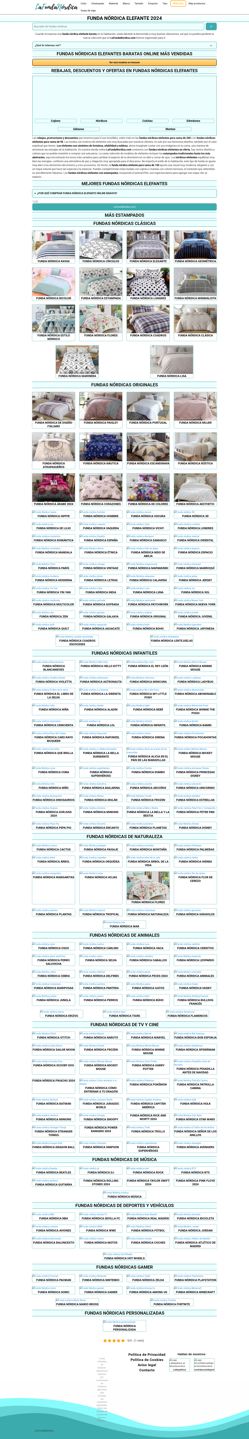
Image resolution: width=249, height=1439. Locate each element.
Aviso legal (147, 1365)
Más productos (197, 3)
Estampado (98, 3)
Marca (126, 3)
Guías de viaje (88, 10)
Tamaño (138, 3)
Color (84, 3)
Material (113, 3)
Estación (153, 3)
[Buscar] (211, 26)
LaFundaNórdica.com (125, 206)
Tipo (165, 3)
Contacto (147, 1370)
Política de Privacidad (147, 1355)
